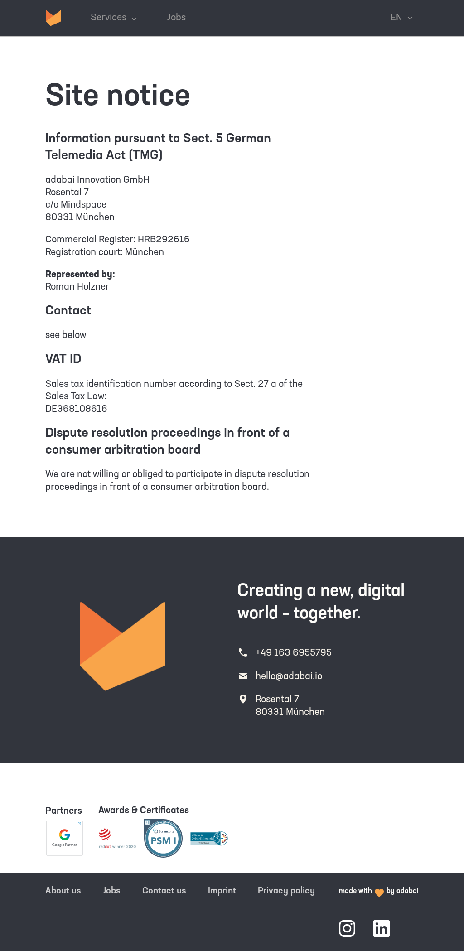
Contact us (164, 891)
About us (63, 891)
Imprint (222, 891)
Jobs (112, 891)
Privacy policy (286, 891)
